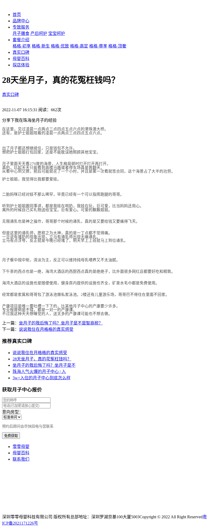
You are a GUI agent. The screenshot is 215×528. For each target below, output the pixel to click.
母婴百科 (21, 58)
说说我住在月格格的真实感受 (46, 329)
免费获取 (11, 436)
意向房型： (12, 412)
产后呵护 (38, 33)
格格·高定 (79, 46)
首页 (17, 14)
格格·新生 (41, 46)
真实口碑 (21, 52)
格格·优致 (60, 46)
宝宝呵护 (56, 33)
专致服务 (21, 27)
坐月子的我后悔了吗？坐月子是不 (44, 365)
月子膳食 (21, 33)
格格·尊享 (98, 46)
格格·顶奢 (117, 46)
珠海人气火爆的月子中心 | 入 (39, 371)
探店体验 (21, 65)
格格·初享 (22, 46)
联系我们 (21, 459)
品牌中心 (21, 21)
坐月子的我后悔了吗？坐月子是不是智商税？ (61, 323)
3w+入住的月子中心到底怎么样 (42, 378)
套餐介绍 (21, 40)
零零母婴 (21, 446)
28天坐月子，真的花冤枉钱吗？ (42, 359)
